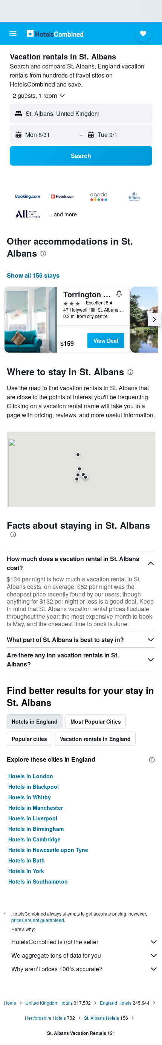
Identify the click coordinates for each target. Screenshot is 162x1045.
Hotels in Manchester (35, 807)
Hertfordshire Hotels (45, 1018)
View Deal (105, 340)
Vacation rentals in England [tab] (95, 738)
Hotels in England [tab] (35, 721)
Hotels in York (26, 871)
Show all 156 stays (33, 275)
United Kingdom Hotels (49, 1002)
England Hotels (115, 1002)
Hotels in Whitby (29, 797)
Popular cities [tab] (29, 738)
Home (10, 1002)
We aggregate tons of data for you (56, 955)
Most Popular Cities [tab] (95, 721)
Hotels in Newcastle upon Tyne (48, 849)
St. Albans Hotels (101, 1018)
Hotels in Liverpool (32, 818)
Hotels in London (30, 776)
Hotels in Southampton (38, 881)
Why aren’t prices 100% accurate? (56, 968)
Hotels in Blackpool (33, 786)
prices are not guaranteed (37, 920)
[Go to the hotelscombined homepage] (55, 33)
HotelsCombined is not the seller (54, 941)
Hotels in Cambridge (34, 839)
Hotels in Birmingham (36, 828)
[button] (13, 33)
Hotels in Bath (26, 860)
